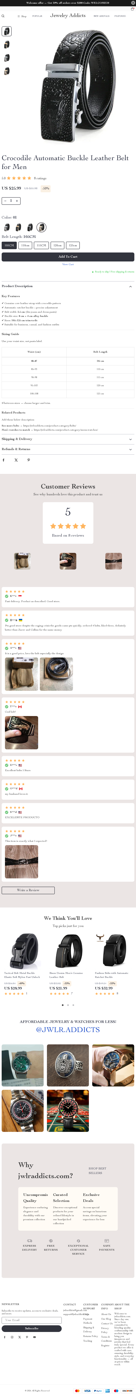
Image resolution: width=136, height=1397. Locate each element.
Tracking (87, 1341)
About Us (106, 1314)
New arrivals (101, 16)
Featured (120, 16)
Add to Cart (68, 257)
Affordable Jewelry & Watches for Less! (68, 1022)
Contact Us (107, 1324)
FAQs (86, 1314)
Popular (37, 16)
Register (105, 1346)
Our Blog (106, 1319)
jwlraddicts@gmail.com (75, 1310)
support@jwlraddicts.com (76, 1314)
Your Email (10, 1320)
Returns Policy (90, 1336)
